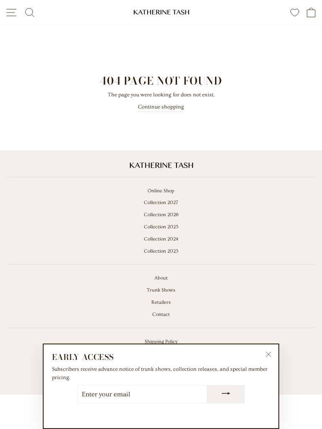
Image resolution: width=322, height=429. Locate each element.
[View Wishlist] (295, 12)
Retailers (161, 302)
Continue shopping (161, 107)
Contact (161, 314)
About (161, 278)
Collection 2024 (161, 239)
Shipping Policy (161, 341)
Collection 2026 (161, 214)
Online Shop (161, 191)
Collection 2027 (161, 202)
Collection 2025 (161, 227)
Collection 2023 (161, 251)
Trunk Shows (161, 290)
